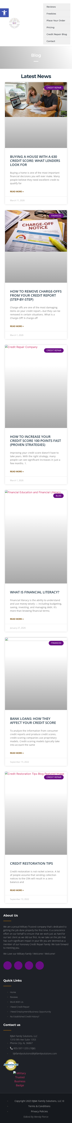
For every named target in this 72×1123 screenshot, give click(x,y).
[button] (4, 12)
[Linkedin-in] (39, 965)
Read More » (17, 191)
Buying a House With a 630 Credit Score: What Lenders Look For (35, 160)
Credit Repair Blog (57, 34)
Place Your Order (56, 20)
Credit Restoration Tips (31, 863)
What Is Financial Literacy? (34, 592)
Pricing (50, 27)
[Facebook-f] (18, 965)
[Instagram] (7, 965)
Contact (51, 41)
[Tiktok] (29, 965)
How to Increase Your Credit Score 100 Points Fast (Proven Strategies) (35, 440)
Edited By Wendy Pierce (36, 1116)
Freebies (51, 13)
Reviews (51, 6)
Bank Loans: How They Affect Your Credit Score (33, 720)
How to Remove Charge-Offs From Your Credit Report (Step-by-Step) (36, 295)
